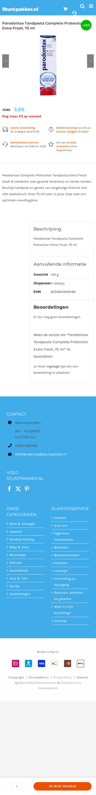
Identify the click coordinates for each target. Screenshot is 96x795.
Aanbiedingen (19, 594)
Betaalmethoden (66, 555)
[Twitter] (18, 488)
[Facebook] (9, 488)
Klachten (61, 563)
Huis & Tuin (18, 578)
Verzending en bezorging (64, 582)
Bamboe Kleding (21, 539)
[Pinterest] (26, 488)
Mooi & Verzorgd (22, 524)
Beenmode (17, 555)
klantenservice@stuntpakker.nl (30, 454)
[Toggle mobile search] (82, 6)
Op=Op (14, 586)
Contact (60, 518)
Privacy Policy (63, 677)
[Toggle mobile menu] (91, 6)
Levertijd (60, 571)
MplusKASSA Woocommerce (38, 682)
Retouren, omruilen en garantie (68, 596)
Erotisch (15, 563)
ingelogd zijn (56, 366)
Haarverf (15, 532)
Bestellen (61, 547)
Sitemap (60, 621)
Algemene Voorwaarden (63, 536)
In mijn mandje (62, 786)
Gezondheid (18, 571)
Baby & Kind (19, 547)
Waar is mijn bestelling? (63, 610)
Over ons (60, 526)
